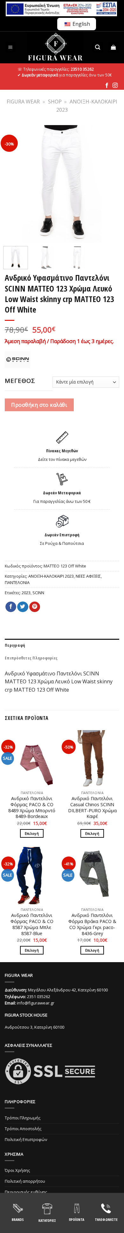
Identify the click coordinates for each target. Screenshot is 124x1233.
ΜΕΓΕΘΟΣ (20, 380)
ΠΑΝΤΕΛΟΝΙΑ (17, 582)
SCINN (38, 592)
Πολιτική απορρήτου (25, 1181)
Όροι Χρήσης (17, 1170)
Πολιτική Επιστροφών (26, 1139)
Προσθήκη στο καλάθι (39, 404)
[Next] (110, 184)
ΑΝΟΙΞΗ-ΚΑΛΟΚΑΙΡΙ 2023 (51, 576)
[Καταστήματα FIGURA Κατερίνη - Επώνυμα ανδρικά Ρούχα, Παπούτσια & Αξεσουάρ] (55, 47)
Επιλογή (32, 833)
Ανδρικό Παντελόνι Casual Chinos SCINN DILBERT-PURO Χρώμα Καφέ (92, 807)
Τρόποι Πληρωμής (22, 1118)
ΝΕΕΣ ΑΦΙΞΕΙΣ (88, 576)
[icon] (106, 85)
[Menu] (10, 47)
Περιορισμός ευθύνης (26, 1192)
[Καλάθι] (113, 47)
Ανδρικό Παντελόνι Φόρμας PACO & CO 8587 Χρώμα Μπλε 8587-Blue (31, 924)
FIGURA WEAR (23, 101)
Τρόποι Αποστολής (23, 1128)
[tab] (62, 645)
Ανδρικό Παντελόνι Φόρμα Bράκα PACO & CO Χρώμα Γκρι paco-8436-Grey (92, 924)
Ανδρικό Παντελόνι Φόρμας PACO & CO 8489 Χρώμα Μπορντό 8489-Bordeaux (31, 807)
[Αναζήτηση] (97, 47)
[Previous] (13, 184)
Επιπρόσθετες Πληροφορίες (31, 658)
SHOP (55, 101)
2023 (26, 592)
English (80, 23)
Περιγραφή (15, 645)
